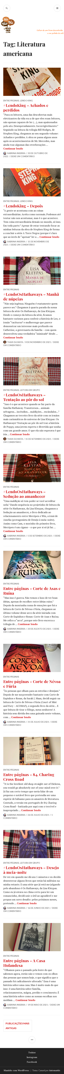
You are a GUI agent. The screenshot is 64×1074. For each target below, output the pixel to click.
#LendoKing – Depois (23, 205)
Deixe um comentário (23, 156)
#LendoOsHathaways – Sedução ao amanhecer (24, 494)
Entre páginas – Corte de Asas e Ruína (32, 591)
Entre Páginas (11, 100)
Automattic (54, 1070)
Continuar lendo (13, 148)
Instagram (32, 1057)
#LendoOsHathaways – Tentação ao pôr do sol (24, 397)
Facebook (32, 1062)
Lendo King (26, 100)
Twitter (32, 1052)
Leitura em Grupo (30, 390)
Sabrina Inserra (16, 153)
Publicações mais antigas (17, 1026)
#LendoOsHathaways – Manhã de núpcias (31, 296)
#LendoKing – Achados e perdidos (25, 107)
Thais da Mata (15, 342)
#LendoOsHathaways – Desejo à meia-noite (31, 870)
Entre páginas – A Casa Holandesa (24, 963)
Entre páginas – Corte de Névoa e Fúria (32, 684)
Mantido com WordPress (16, 1070)
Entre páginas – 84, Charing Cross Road (28, 777)
